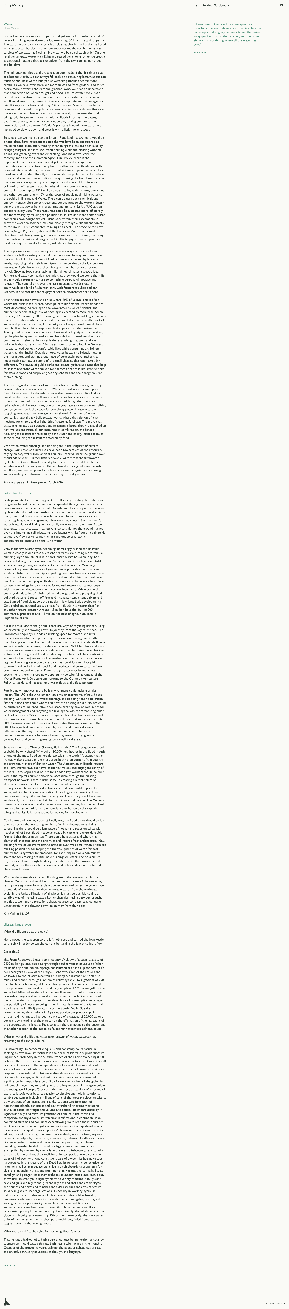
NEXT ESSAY (10, 1265)
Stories (207, 5)
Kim (282, 5)
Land (197, 5)
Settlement (221, 5)
